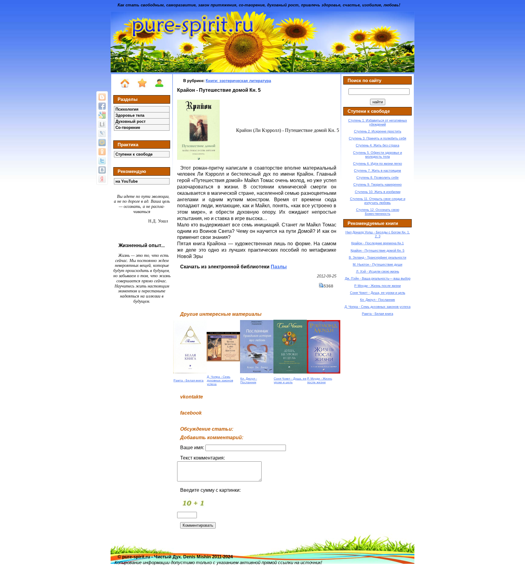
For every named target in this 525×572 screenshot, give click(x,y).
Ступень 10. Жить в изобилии (377, 192)
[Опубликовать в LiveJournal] (102, 133)
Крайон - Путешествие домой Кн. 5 (377, 250)
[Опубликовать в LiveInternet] (102, 124)
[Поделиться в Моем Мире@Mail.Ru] (102, 142)
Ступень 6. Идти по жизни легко (377, 163)
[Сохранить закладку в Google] (102, 115)
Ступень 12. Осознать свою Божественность (377, 211)
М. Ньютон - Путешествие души (377, 264)
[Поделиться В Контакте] (102, 170)
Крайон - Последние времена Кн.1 (377, 243)
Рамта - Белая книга (188, 380)
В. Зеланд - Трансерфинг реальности (377, 257)
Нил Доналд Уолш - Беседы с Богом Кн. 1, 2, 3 (377, 234)
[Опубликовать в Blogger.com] (102, 97)
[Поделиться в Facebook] (102, 106)
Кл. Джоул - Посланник (248, 380)
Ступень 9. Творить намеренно (377, 184)
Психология (127, 109)
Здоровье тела (129, 115)
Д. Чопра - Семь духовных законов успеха (220, 380)
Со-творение (127, 127)
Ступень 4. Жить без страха (377, 145)
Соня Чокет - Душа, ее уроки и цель (290, 380)
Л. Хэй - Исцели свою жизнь (377, 271)
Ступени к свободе (134, 154)
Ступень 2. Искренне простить (377, 131)
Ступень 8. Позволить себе (377, 177)
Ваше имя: (192, 447)
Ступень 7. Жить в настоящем (377, 170)
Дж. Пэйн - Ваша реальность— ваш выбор (377, 278)
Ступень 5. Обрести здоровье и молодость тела (377, 154)
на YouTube (126, 181)
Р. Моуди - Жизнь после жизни (319, 380)
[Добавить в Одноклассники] (102, 151)
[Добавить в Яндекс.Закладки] (102, 179)
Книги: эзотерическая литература (238, 80)
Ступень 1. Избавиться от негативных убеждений (377, 122)
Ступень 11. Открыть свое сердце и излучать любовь (377, 201)
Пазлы (279, 266)
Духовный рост (130, 121)
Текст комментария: (202, 457)
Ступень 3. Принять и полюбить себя (377, 138)
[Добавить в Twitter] (102, 160)
